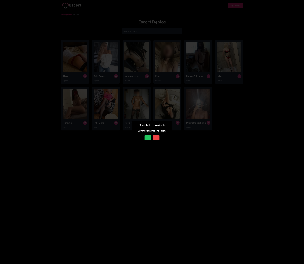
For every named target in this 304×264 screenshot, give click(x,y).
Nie (156, 138)
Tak (147, 138)
